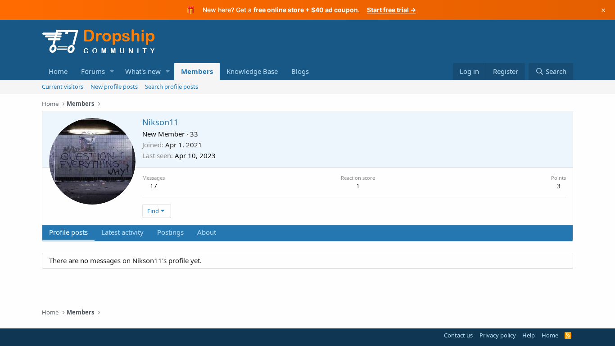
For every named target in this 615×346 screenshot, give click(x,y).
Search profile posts (171, 86)
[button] (112, 71)
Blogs (300, 71)
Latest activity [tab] (122, 232)
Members (197, 71)
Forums (93, 71)
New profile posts (114, 86)
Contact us (458, 335)
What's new (143, 71)
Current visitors (62, 86)
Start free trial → (391, 10)
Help (528, 335)
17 (153, 186)
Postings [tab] (170, 232)
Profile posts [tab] (68, 232)
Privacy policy (497, 335)
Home (58, 71)
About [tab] (206, 232)
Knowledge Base (252, 71)
